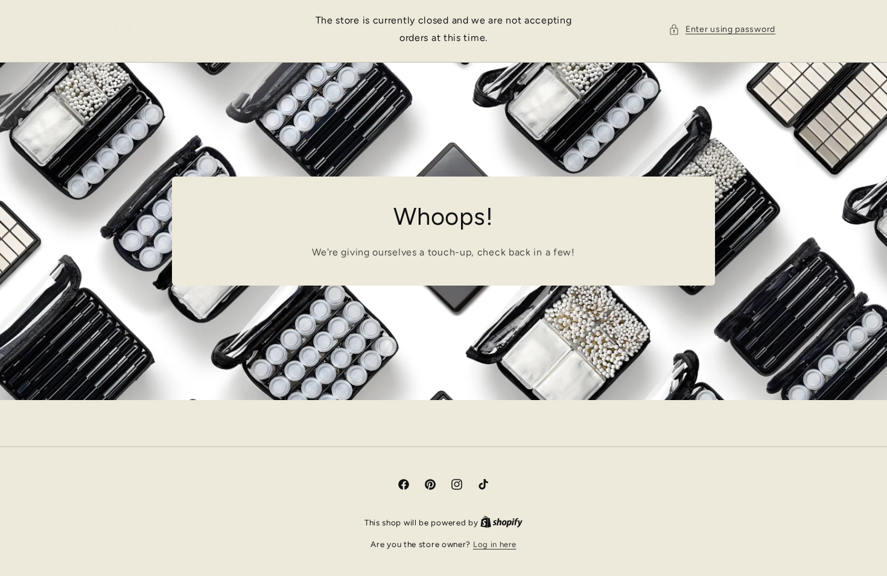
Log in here (495, 544)
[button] (722, 29)
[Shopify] (501, 522)
